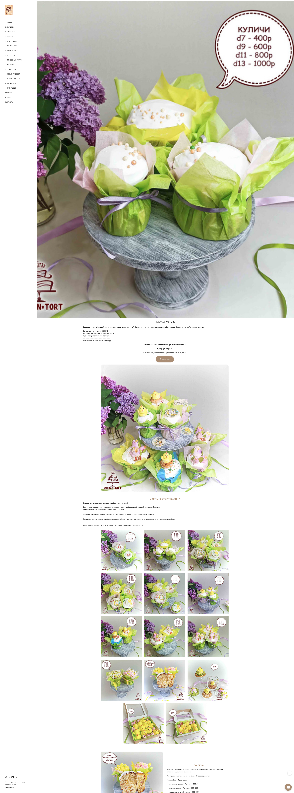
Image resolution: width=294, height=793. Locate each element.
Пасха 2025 (11, 88)
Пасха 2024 (11, 83)
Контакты (9, 102)
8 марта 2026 (10, 32)
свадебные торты (14, 60)
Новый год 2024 (13, 74)
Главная (8, 22)
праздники (12, 41)
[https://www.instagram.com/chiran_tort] (9, 777)
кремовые (11, 55)
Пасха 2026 (9, 27)
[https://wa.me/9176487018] (16, 777)
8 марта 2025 (12, 51)
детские (10, 65)
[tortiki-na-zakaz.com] (9, 9)
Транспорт (11, 69)
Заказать (166, 359)
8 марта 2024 (12, 46)
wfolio (12, 787)
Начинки (8, 93)
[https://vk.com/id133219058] (12, 777)
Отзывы (8, 97)
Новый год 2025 (13, 79)
